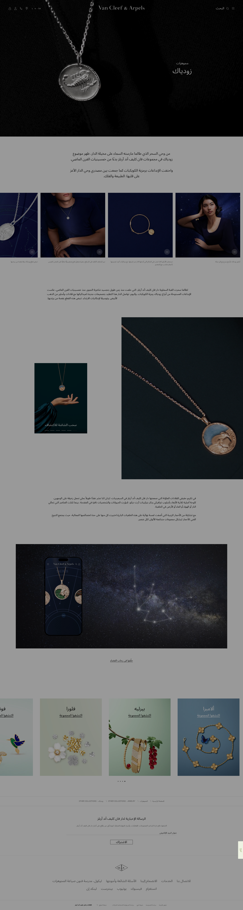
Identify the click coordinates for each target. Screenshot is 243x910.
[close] (5, 900)
